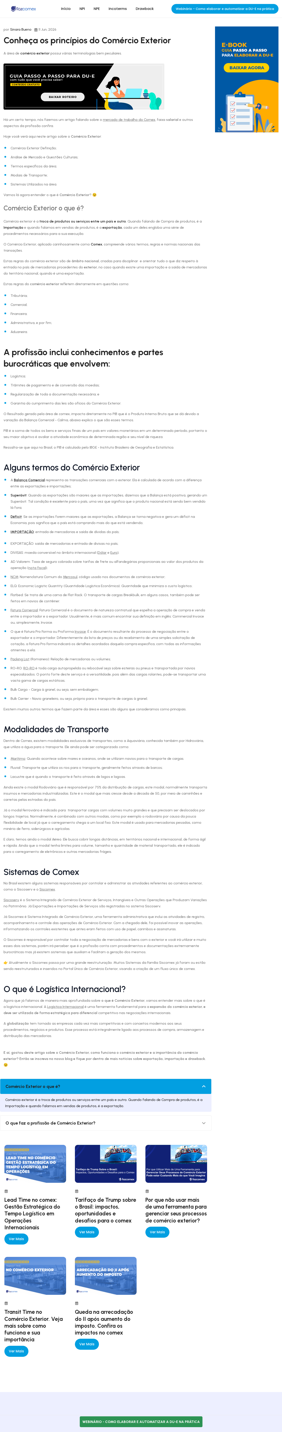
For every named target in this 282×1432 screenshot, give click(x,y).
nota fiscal (37, 568)
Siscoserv (11, 900)
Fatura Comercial (24, 610)
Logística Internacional (65, 1007)
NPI (82, 8)
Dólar (102, 552)
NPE (97, 8)
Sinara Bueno (21, 29)
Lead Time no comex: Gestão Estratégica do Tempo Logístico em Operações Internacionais (32, 1213)
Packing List (20, 659)
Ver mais (16, 1238)
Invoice (80, 631)
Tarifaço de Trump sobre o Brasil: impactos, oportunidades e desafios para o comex (105, 1210)
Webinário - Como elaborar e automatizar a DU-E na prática (225, 9)
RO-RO (29, 668)
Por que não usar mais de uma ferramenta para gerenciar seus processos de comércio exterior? (176, 1210)
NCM (14, 577)
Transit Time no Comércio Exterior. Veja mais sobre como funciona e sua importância (33, 1325)
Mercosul (70, 577)
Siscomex (47, 889)
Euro (113, 552)
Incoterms (118, 8)
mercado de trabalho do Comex (129, 120)
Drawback (145, 8)
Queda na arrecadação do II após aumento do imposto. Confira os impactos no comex (104, 1322)
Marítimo (18, 758)
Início (66, 8)
